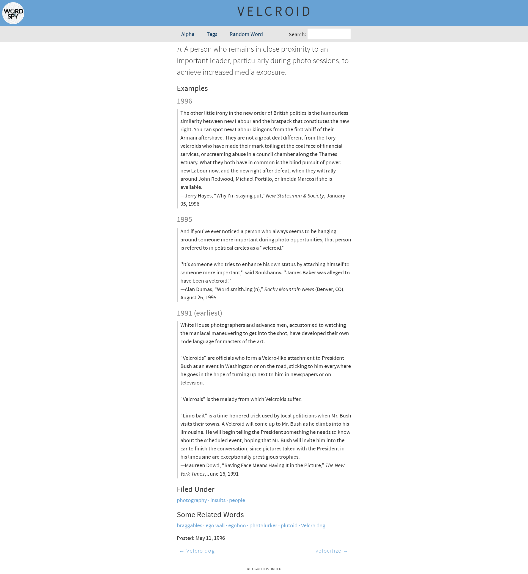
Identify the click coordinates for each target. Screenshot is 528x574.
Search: (297, 34)
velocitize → (332, 551)
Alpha (187, 34)
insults (218, 500)
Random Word (246, 34)
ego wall (215, 526)
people (237, 500)
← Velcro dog (197, 551)
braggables (189, 526)
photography (192, 500)
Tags (212, 34)
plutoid (289, 526)
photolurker (263, 526)
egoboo (237, 526)
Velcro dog (313, 526)
